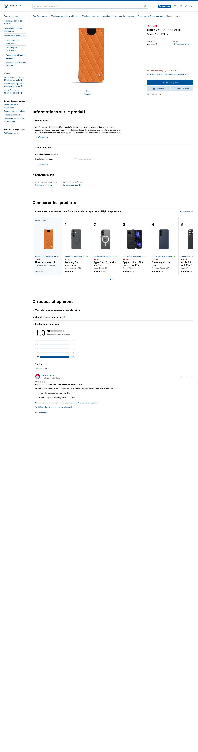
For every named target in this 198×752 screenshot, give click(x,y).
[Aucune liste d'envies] (186, 6)
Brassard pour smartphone (11, 49)
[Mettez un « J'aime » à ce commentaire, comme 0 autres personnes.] (181, 376)
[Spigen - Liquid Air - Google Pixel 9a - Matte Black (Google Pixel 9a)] (134, 246)
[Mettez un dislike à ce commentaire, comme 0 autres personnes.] (191, 376)
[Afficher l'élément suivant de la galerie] (143, 55)
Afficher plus (43, 137)
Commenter (43, 413)
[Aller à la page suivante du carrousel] (189, 246)
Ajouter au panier (171, 82)
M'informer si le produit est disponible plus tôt (169, 74)
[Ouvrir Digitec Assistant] (175, 6)
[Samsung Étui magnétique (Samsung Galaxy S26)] (76, 246)
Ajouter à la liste (183, 88)
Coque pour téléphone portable (15, 56)
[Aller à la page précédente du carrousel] (36, 246)
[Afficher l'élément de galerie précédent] (32, 55)
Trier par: (38, 368)
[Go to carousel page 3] (114, 279)
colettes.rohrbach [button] (49, 375)
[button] (170, 70)
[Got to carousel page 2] (88, 91)
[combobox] (45, 368)
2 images (87, 94)
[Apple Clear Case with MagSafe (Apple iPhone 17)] (105, 246)
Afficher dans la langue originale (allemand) (55, 407)
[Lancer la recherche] (35, 6)
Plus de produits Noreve (182, 42)
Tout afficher (185, 211)
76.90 (152, 26)
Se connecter (164, 6)
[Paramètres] (154, 6)
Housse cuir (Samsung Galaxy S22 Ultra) (83, 403)
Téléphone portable (12, 115)
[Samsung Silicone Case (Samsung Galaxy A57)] (163, 246)
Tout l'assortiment (11, 16)
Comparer (160, 88)
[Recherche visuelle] (145, 6)
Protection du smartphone (14, 36)
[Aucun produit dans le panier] (191, 6)
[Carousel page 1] (86, 91)
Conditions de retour (43, 185)
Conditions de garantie (72, 185)
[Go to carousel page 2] (112, 279)
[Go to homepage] (12, 6)
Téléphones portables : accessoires (13, 29)
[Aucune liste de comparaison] (180, 6)
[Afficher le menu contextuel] (176, 377)
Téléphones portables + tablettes (13, 22)
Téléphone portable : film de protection (16, 64)
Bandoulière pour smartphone (12, 41)
